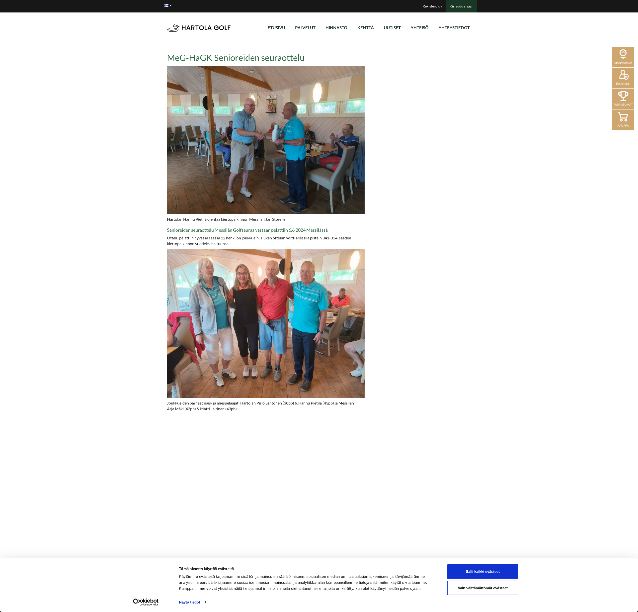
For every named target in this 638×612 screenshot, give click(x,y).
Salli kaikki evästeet (483, 571)
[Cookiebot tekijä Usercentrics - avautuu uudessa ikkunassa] (146, 602)
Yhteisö (420, 27)
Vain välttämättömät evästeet (483, 588)
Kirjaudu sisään (462, 6)
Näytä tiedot (189, 602)
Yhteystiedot (454, 27)
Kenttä (365, 27)
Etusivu (276, 27)
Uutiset (392, 27)
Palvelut (305, 27)
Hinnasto (336, 27)
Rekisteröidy (432, 6)
